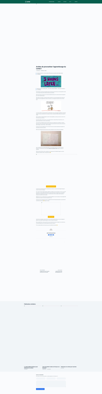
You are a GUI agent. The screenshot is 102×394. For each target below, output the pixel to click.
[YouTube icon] (53, 234)
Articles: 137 (51, 236)
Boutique (65, 1)
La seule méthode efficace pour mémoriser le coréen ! (31, 367)
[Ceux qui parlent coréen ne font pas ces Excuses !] (51, 335)
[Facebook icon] (48, 234)
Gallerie (59, 1)
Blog (70, 1)
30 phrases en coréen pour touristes (68, 366)
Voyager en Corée (51, 1)
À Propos (76, 1)
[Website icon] (50, 234)
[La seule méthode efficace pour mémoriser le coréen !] (32, 335)
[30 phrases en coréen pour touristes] (69, 335)
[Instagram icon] (51, 234)
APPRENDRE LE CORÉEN (43, 70)
